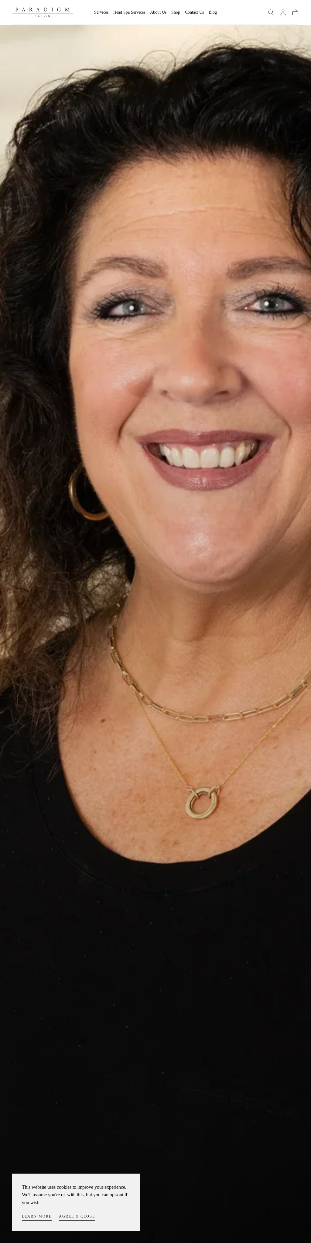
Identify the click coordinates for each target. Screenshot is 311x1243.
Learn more (37, 1216)
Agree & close (77, 1216)
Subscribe (191, 643)
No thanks (155, 664)
